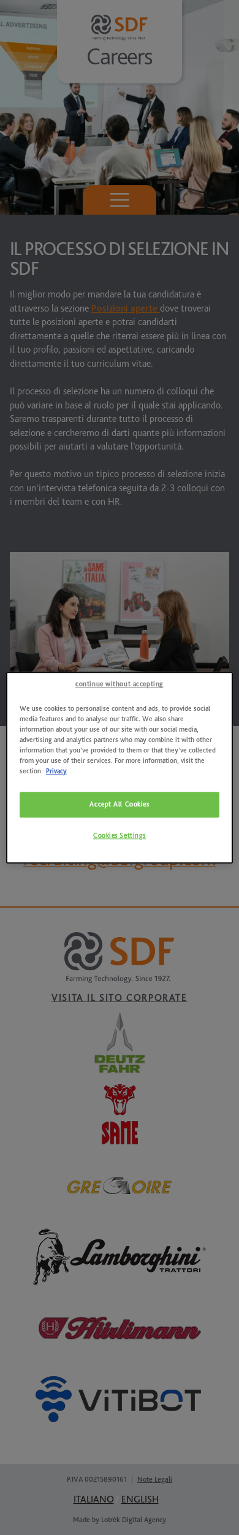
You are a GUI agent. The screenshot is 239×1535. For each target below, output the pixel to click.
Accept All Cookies (119, 804)
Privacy (56, 771)
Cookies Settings (119, 836)
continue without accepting (119, 684)
